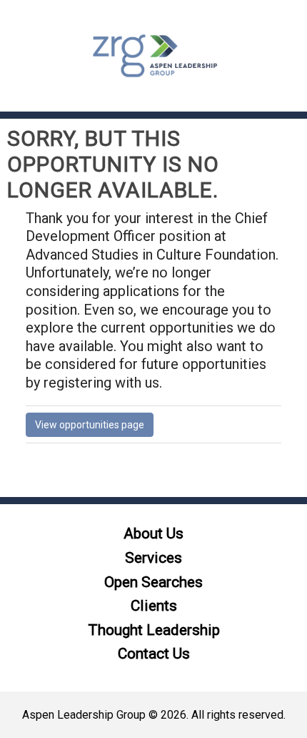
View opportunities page (89, 425)
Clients (154, 605)
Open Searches (153, 582)
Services (153, 557)
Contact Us (154, 653)
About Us (153, 533)
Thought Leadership (154, 630)
